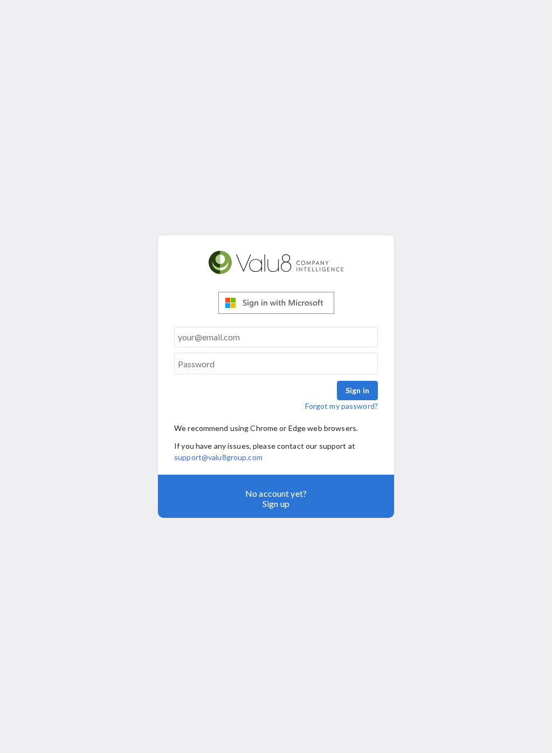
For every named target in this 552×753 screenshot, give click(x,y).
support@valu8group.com (218, 457)
